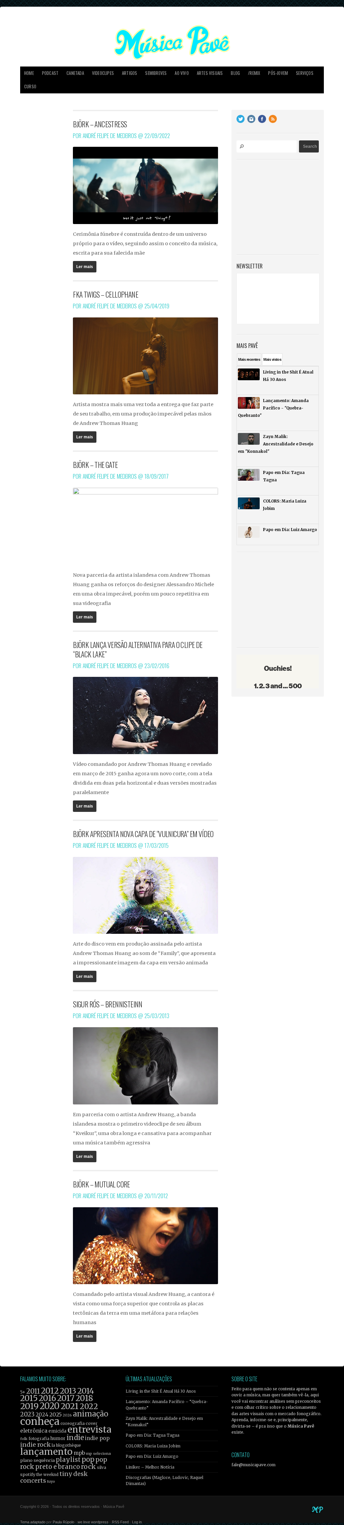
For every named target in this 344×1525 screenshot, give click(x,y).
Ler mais (84, 266)
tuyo (51, 1481)
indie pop (97, 1438)
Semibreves (156, 73)
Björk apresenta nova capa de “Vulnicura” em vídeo (143, 833)
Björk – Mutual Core (101, 1184)
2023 (27, 1414)
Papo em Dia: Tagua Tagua (152, 1435)
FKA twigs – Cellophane (105, 294)
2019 (29, 1406)
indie (75, 1437)
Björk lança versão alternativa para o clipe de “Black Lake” (137, 649)
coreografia (72, 1423)
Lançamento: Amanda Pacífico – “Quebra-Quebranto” (167, 1404)
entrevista (89, 1429)
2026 (67, 1415)
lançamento (46, 1451)
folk (24, 1438)
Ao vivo (181, 73)
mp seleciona (98, 1453)
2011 (33, 1391)
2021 (69, 1406)
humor (58, 1438)
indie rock (35, 1444)
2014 (85, 1391)
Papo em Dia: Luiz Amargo (152, 1456)
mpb (79, 1453)
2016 (47, 1398)
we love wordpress (93, 1522)
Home (29, 73)
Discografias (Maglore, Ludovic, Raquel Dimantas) (164, 1480)
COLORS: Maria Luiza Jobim (153, 1446)
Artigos (129, 73)
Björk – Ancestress (100, 124)
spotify (27, 1474)
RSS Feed (120, 1522)
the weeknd (47, 1474)
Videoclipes (103, 73)
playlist (68, 1460)
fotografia (39, 1438)
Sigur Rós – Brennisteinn (107, 1004)
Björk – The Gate (95, 464)
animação (90, 1414)
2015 (29, 1398)
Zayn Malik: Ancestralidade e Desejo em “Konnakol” (164, 1421)
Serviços (304, 73)
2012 (50, 1391)
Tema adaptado (32, 1522)
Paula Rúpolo (63, 1522)
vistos (272, 359)
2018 (84, 1398)
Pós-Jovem (278, 73)
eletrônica (33, 1430)
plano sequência (37, 1460)
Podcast (50, 73)
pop (88, 1459)
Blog (235, 73)
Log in (137, 1522)
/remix (254, 73)
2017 (66, 1398)
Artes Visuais (210, 73)
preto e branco (57, 1467)
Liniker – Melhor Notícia (150, 1467)
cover (91, 1423)
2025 (55, 1414)
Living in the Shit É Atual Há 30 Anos (161, 1391)
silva (101, 1467)
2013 (68, 1391)
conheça (39, 1421)
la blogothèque (66, 1445)
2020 (49, 1406)
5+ (22, 1392)
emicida (57, 1431)
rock (88, 1467)
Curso (30, 86)
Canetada (75, 73)
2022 (89, 1406)
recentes (249, 359)
